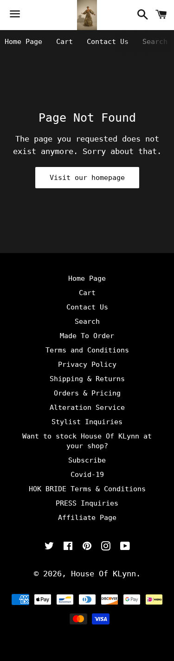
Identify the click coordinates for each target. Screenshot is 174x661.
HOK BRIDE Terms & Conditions (87, 489)
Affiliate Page (87, 517)
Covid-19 (87, 474)
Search (155, 41)
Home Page (23, 41)
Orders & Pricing (87, 393)
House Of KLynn (103, 573)
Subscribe (87, 460)
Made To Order (87, 336)
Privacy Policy (87, 364)
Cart (64, 41)
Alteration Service (87, 407)
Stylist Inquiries (87, 422)
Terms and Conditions (87, 350)
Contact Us (108, 41)
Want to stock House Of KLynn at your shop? (87, 441)
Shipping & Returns (87, 379)
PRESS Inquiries (87, 503)
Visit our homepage (87, 177)
